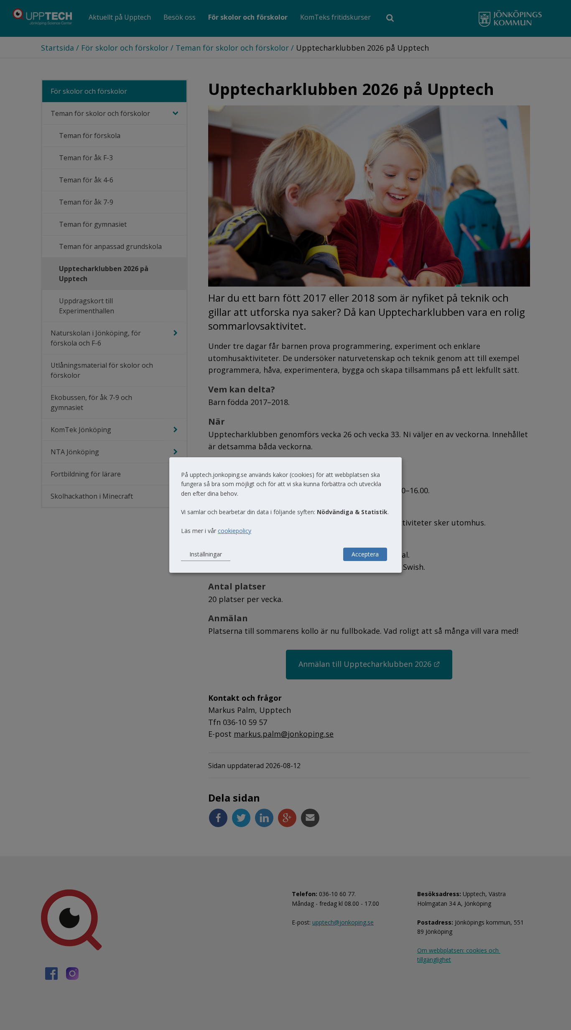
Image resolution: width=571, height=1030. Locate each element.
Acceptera (365, 554)
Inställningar (205, 554)
